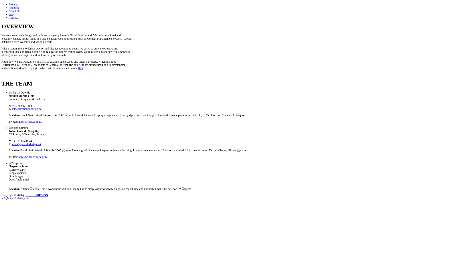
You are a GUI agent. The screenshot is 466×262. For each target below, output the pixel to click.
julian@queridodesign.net (26, 144)
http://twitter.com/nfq (30, 121)
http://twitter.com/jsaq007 (32, 156)
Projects (13, 4)
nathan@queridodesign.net (26, 108)
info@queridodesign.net (15, 198)
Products (14, 7)
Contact (13, 17)
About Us (14, 11)
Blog (11, 14)
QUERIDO (35, 195)
